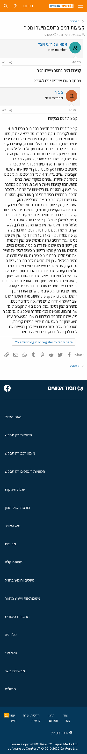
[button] (80, 6)
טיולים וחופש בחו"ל (19, 580)
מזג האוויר (12, 526)
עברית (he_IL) (60, 733)
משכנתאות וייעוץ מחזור (22, 598)
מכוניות (10, 544)
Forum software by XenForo (43, 746)
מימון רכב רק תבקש (20, 453)
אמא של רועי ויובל (70, 34)
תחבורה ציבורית (17, 616)
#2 (4, 110)
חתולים (10, 689)
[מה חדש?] (15, 5)
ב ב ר (59, 92)
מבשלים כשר (15, 671)
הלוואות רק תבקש (18, 435)
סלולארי (11, 653)
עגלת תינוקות (15, 489)
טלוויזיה (11, 635)
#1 (4, 62)
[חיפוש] (5, 5)
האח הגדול (13, 417)
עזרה (26, 715)
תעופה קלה (13, 562)
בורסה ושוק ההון (17, 508)
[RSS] (6, 715)
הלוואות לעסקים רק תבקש (25, 471)
